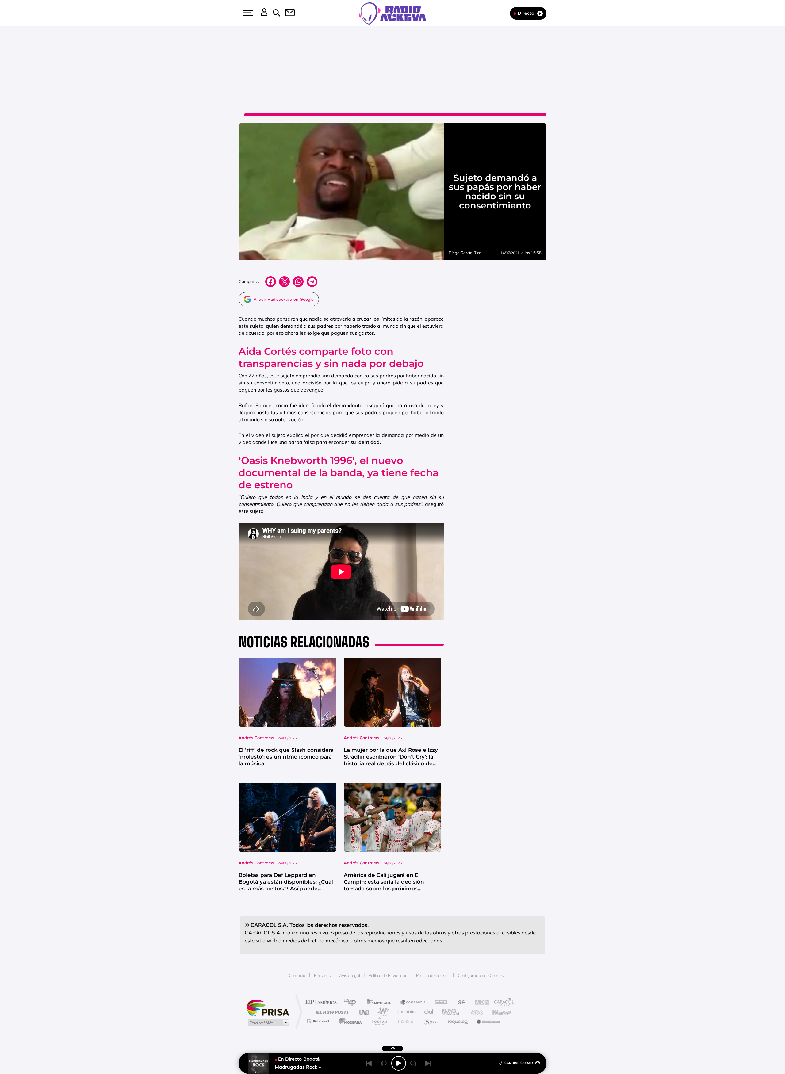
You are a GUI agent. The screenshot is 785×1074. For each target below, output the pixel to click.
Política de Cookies (432, 975)
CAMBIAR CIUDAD (519, 1063)
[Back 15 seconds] (384, 1063)
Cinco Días (405, 1012)
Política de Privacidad (388, 975)
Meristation (487, 1021)
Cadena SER (439, 1003)
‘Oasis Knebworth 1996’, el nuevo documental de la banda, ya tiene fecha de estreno (338, 472)
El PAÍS (322, 1003)
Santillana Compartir (413, 1003)
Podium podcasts (379, 1021)
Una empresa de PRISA (268, 1007)
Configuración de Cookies (481, 975)
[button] (247, 13)
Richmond (318, 1021)
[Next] (428, 1063)
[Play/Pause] (398, 1063)
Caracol (501, 1003)
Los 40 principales (351, 1003)
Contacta (297, 975)
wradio (382, 1012)
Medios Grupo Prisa (268, 1022)
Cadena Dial (429, 1012)
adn (479, 1003)
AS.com (458, 1003)
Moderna (349, 1021)
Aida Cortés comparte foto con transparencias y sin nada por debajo (331, 357)
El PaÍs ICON (405, 1021)
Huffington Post (330, 1012)
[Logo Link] (392, 13)
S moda (430, 1021)
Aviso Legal (349, 975)
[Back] (369, 1063)
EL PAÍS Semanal (451, 1012)
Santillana (380, 1003)
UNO (365, 1012)
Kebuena (496, 1012)
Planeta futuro (474, 1012)
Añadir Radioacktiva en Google (284, 299)
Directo (526, 13)
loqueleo (458, 1021)
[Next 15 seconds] (413, 1063)
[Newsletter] (286, 13)
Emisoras (322, 975)
